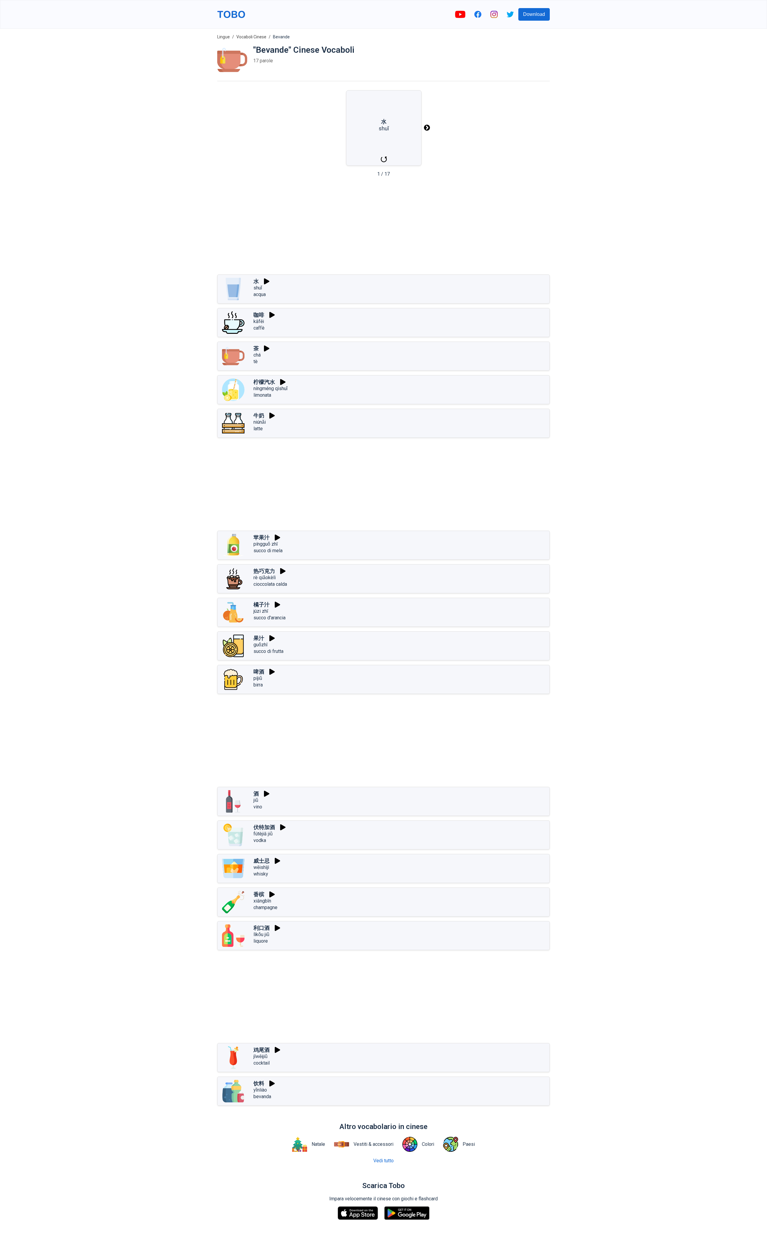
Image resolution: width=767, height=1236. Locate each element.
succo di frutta (268, 651)
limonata (262, 395)
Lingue (223, 36)
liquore (260, 941)
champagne (265, 907)
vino (257, 807)
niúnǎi (259, 422)
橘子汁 (261, 604)
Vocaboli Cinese (251, 36)
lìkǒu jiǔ (261, 934)
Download (534, 14)
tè (255, 361)
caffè (259, 328)
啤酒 (258, 671)
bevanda (262, 1096)
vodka (259, 840)
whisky (260, 874)
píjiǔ (257, 678)
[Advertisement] (383, 228)
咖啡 (258, 315)
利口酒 (261, 928)
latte (258, 428)
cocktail (261, 1063)
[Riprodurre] (266, 281)
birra (258, 685)
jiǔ (255, 800)
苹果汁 (261, 537)
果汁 (258, 638)
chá (257, 355)
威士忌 (261, 861)
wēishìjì (261, 867)
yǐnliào (260, 1090)
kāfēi (258, 321)
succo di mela (268, 550)
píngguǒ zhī (265, 544)
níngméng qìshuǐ (270, 388)
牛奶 (258, 415)
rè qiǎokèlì (264, 577)
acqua (259, 294)
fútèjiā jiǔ (263, 834)
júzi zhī (260, 611)
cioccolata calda (270, 584)
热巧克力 (264, 571)
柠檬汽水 (264, 382)
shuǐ (257, 288)
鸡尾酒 (261, 1050)
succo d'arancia (269, 618)
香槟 (258, 894)
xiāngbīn (262, 901)
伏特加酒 (264, 827)
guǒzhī (260, 645)
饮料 (258, 1083)
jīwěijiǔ (260, 1056)
